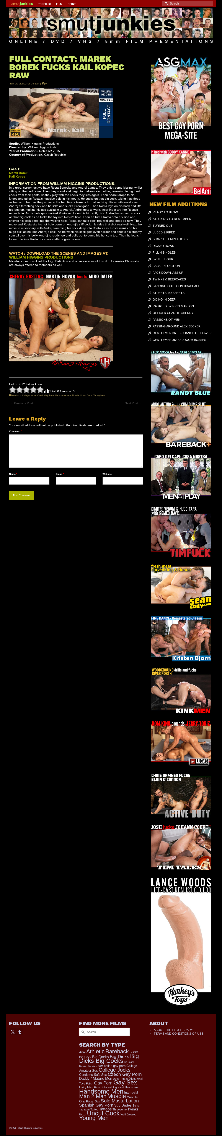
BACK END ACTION (166, 266)
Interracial (131, 1092)
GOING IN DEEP (164, 299)
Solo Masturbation (120, 1101)
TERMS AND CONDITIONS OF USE (178, 1033)
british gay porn (115, 1066)
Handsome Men (63, 395)
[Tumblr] (19, 1031)
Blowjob (83, 1066)
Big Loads (129, 1062)
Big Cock (85, 1057)
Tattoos (105, 1109)
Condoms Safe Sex (93, 1074)
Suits (135, 1105)
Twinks (132, 1109)
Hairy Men (86, 1087)
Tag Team (84, 1109)
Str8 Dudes (123, 1105)
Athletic (95, 1051)
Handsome (131, 1087)
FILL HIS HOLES (164, 252)
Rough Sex (93, 1101)
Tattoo (94, 1109)
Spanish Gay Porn (96, 1105)
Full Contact (32, 83)
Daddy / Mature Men (95, 1078)
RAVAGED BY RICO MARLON (173, 306)
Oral (82, 1101)
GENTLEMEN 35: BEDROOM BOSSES (179, 339)
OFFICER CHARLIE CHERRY (173, 313)
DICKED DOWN (163, 246)
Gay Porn (103, 1083)
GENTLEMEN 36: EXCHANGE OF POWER (182, 333)
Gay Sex (125, 1082)
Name (13, 474)
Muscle (75, 395)
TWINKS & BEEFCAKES (169, 279)
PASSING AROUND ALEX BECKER (177, 326)
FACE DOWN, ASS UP (168, 272)
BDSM (134, 1052)
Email (60, 474)
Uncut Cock (86, 395)
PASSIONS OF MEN (166, 319)
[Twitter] (13, 1031)
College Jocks (29, 395)
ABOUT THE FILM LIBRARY (173, 1030)
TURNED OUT (163, 225)
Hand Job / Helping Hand (109, 1087)
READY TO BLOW (165, 212)
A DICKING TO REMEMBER (172, 219)
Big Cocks (100, 1057)
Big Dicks (119, 1056)
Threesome (120, 1109)
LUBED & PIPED (164, 232)
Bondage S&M (95, 1066)
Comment (15, 431)
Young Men (99, 395)
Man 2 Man (92, 1096)
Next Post (131, 403)
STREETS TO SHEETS (168, 293)
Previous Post (23, 403)
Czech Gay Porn (45, 395)
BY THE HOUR (163, 259)
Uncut (82, 1114)
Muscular (132, 1097)
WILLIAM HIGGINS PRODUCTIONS (41, 257)
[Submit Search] (165, 3)
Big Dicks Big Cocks (109, 1058)
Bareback (16, 395)
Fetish (89, 1083)
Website (107, 474)
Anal (82, 1052)
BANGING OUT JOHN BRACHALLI (177, 286)
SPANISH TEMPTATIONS (170, 239)
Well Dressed (128, 1114)
